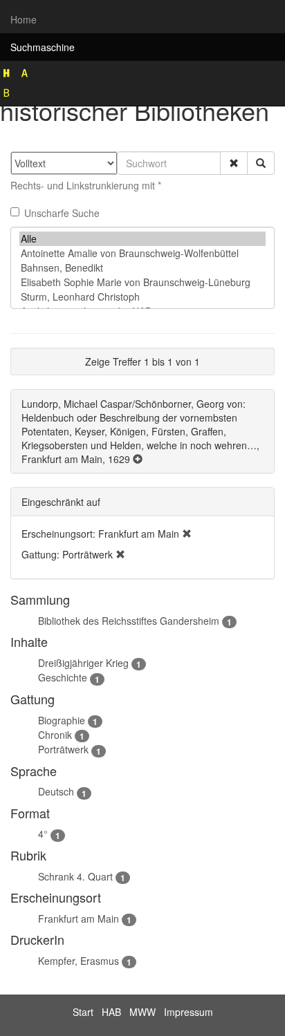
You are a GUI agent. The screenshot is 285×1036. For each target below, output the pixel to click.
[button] (234, 163)
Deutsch (56, 791)
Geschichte (62, 677)
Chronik (55, 735)
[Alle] (142, 239)
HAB (111, 1012)
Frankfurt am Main (78, 918)
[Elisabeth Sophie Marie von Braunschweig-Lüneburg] (142, 282)
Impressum (188, 1012)
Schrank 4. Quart (75, 876)
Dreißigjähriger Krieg (83, 663)
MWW (142, 1012)
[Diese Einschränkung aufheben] (187, 533)
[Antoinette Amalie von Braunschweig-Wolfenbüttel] (142, 253)
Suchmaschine (42, 47)
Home (23, 19)
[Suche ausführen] (261, 163)
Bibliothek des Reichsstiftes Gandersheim (128, 621)
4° (43, 833)
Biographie (61, 720)
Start (83, 1012)
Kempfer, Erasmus (78, 961)
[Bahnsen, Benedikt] (142, 268)
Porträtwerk (63, 749)
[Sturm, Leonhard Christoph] (142, 297)
